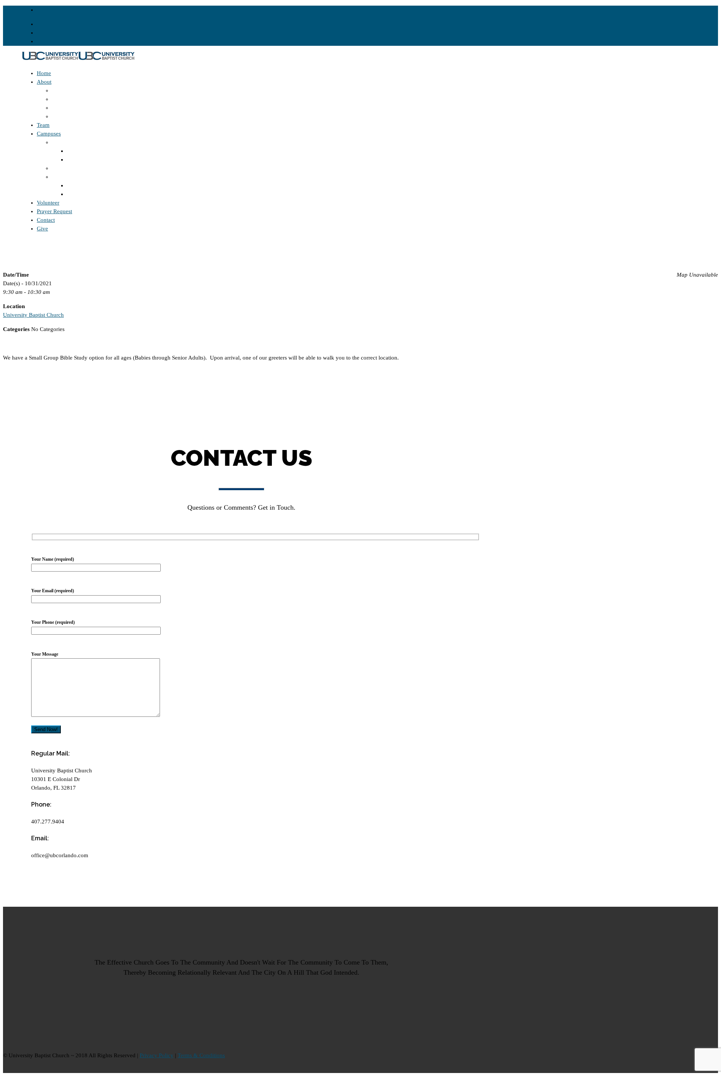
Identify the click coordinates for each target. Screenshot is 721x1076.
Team (43, 125)
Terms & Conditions (201, 1055)
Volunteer (48, 203)
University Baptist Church (33, 315)
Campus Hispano (72, 168)
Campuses (49, 134)
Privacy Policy (156, 1055)
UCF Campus (67, 177)
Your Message (44, 654)
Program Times (84, 160)
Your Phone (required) (53, 622)
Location (77, 151)
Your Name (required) (52, 559)
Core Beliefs (66, 90)
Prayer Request (54, 211)
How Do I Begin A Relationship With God (101, 108)
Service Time (82, 194)
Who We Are (67, 116)
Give (42, 229)
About (44, 82)
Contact (46, 220)
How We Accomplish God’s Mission (94, 99)
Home (44, 73)
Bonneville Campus (75, 142)
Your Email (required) (52, 590)
